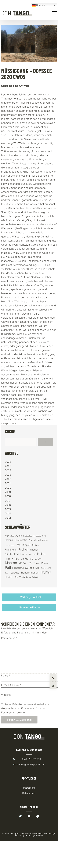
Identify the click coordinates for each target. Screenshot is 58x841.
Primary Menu (55, 12)
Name (5, 675)
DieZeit (45, 540)
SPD (49, 568)
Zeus (28, 577)
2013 (8, 517)
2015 (8, 509)
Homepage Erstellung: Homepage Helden (35, 834)
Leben (38, 558)
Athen (18, 535)
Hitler (7, 559)
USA (16, 577)
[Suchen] (45, 442)
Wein (22, 576)
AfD (7, 535)
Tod (6, 573)
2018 (8, 496)
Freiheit (24, 549)
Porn (38, 563)
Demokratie (20, 540)
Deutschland (35, 540)
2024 (8, 470)
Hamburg (32, 554)
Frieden (34, 549)
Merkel (22, 563)
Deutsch (40, 5)
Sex (37, 567)
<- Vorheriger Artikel (29, 597)
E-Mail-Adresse (11, 685)
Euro (13, 545)
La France (27, 558)
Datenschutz (29, 793)
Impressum (29, 787)
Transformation (30, 572)
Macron (11, 563)
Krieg (15, 558)
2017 (8, 500)
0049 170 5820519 (31, 759)
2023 (8, 474)
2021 (8, 483)
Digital (7, 545)
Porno (44, 563)
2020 (8, 487)
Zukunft (35, 577)
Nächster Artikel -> (29, 607)
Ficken (35, 545)
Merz (32, 563)
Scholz (29, 567)
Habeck (23, 554)
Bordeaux (37, 536)
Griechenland (12, 554)
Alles (12, 536)
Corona (9, 539)
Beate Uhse (27, 536)
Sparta (43, 568)
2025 (8, 466)
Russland (19, 568)
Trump (45, 572)
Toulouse (14, 572)
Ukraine (8, 577)
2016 (8, 504)
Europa (24, 544)
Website (6, 694)
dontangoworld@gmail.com (31, 764)
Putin (9, 567)
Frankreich (11, 549)
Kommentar (9, 638)
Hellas (41, 554)
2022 (8, 479)
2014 (8, 513)
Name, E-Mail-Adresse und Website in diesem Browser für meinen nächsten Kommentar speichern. (25, 708)
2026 (8, 461)
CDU (44, 536)
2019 (8, 492)
